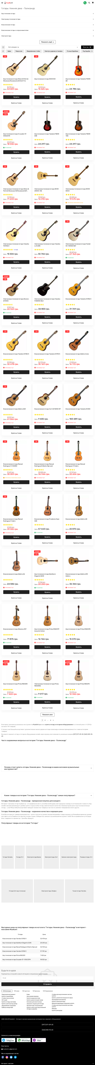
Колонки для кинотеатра (34, 1002)
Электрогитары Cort (51, 857)
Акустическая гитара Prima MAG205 (14, 955)
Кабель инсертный (7, 1007)
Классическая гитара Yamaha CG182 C (14, 951)
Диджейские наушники (9, 1005)
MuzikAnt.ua (37, 724)
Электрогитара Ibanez (34, 857)
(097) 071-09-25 (78, 734)
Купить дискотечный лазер (35, 1000)
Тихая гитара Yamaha (79, 891)
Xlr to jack (4, 1000)
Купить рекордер (57, 1010)
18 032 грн (43, 959)
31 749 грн (43, 951)
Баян (28, 994)
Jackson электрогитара (68, 857)
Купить (16, 97)
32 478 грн (43, 938)
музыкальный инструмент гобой (61, 816)
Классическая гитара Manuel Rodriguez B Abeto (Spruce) (20, 947)
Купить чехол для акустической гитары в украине (36, 1008)
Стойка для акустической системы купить (62, 1006)
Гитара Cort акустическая (17, 891)
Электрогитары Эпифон (48, 891)
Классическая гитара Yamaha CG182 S (14, 938)
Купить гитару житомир (9, 1002)
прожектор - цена (19, 818)
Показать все (47, 715)
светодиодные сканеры (63, 804)
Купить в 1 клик (16, 103)
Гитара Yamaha (7, 857)
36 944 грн (43, 947)
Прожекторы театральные (35, 1005)
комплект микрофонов (63, 807)
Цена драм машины (33, 996)
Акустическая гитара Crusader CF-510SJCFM (17, 959)
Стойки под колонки (8, 998)
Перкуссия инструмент (8, 994)
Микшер (54, 1008)
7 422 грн (43, 955)
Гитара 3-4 (19, 857)
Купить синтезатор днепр (9, 1003)
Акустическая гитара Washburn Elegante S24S (17, 943)
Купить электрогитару (58, 1001)
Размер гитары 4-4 (86, 857)
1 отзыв (16, 249)
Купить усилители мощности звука (62, 997)
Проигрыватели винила (59, 999)
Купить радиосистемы (33, 998)
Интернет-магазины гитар (9, 804)
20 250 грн (43, 943)
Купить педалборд (7, 996)
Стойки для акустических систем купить (62, 995)
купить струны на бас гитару (35, 806)
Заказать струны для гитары (35, 1003)
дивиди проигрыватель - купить (25, 814)
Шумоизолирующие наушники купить (63, 1003)
